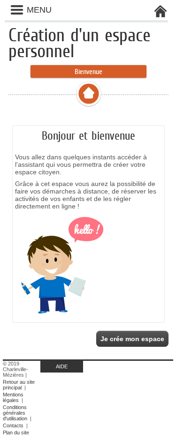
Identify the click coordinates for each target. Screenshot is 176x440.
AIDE (62, 366)
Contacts (13, 425)
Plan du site (16, 432)
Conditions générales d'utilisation (15, 412)
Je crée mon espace (132, 339)
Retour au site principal (19, 384)
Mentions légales (13, 397)
